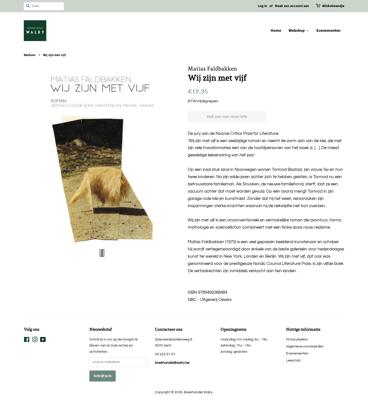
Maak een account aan (292, 6)
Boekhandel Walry (198, 392)
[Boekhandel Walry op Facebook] (27, 340)
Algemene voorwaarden (305, 346)
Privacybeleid (296, 339)
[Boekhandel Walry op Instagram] (35, 340)
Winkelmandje (333, 6)
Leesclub (293, 360)
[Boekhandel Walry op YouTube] (43, 340)
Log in (262, 6)
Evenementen (297, 353)
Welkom (29, 55)
